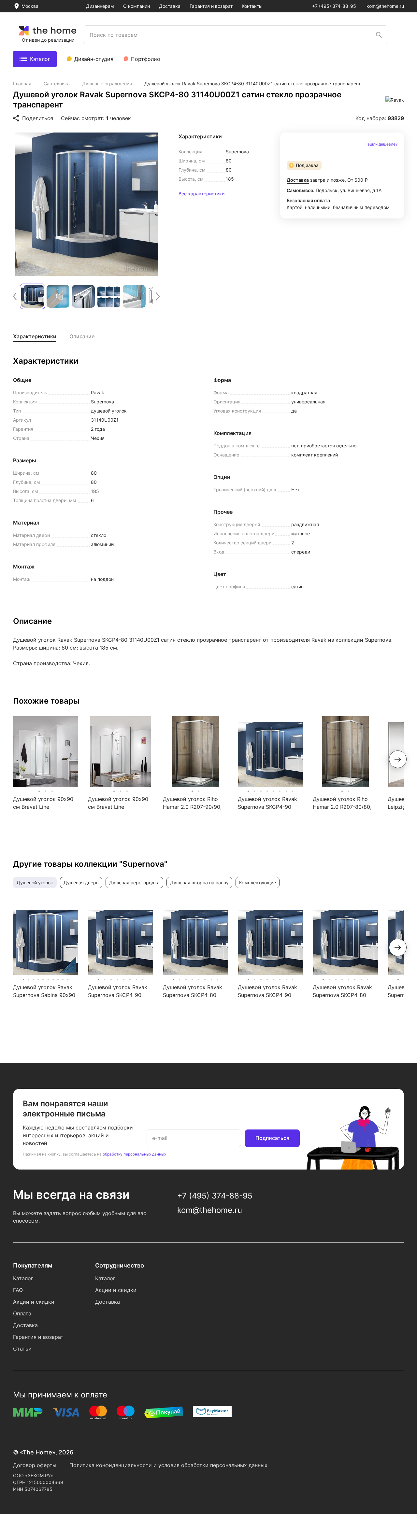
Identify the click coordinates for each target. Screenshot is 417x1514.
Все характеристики (201, 193)
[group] (86, 204)
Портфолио (145, 59)
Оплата (22, 1313)
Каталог (40, 59)
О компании (136, 6)
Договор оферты (34, 1465)
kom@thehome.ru (385, 6)
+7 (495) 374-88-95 (334, 6)
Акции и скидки (33, 1301)
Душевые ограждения (107, 83)
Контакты (252, 6)
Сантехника (57, 83)
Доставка (169, 6)
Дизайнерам (100, 6)
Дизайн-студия (93, 59)
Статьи (22, 1348)
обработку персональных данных (134, 1154)
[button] (15, 296)
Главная (23, 83)
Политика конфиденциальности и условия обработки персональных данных (168, 1465)
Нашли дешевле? (381, 144)
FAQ (18, 1290)
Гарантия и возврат (211, 6)
